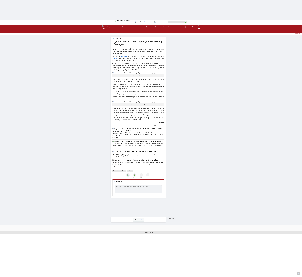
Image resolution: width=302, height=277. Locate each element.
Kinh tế (121, 27)
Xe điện (144, 34)
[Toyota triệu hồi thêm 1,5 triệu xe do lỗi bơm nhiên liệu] (118, 163)
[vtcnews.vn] (128, 175)
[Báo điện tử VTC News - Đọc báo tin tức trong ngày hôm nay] (123, 22)
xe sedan (124, 56)
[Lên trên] (298, 273)
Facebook (128, 177)
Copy (148, 178)
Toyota (114, 58)
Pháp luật (145, 27)
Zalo (141, 177)
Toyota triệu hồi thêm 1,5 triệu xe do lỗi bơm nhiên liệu (142, 160)
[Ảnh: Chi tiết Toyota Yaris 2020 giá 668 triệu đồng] (118, 154)
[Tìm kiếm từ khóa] (186, 22)
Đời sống (168, 27)
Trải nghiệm (131, 34)
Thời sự (108, 27)
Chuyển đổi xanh (191, 27)
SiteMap (147, 232)
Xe (172, 27)
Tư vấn (119, 34)
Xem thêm (137, 219)
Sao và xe (114, 34)
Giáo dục (138, 27)
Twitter (134, 177)
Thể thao (126, 27)
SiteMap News (153, 232)
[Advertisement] (179, 60)
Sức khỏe (161, 27)
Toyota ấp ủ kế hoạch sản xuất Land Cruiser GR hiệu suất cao (144, 141)
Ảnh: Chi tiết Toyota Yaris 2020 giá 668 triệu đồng (140, 151)
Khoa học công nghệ (180, 27)
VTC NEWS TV (114, 27)
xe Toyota (129, 170)
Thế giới (132, 27)
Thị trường (138, 34)
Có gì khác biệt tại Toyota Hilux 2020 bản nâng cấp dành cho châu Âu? (143, 129)
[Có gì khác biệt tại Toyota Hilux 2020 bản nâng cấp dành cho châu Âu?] (118, 133)
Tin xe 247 (124, 34)
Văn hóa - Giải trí (153, 27)
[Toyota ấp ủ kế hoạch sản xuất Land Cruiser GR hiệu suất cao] (118, 144)
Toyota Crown (116, 170)
